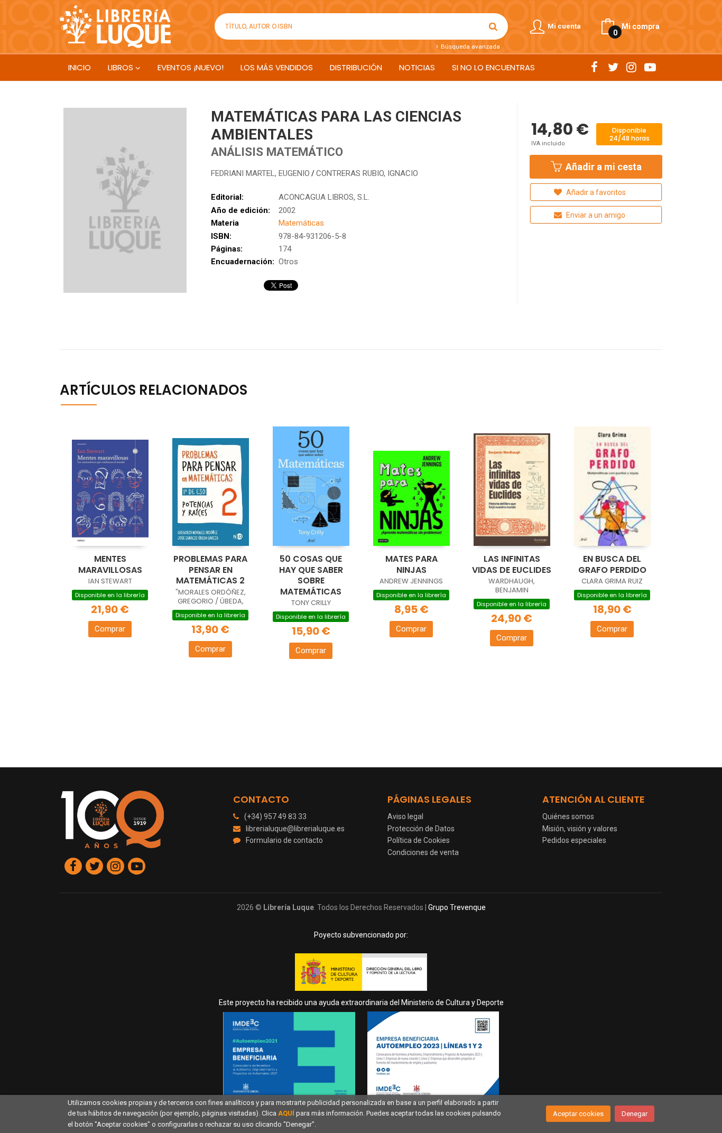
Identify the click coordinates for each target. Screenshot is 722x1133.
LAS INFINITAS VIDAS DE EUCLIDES (511, 564)
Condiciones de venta (423, 852)
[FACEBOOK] (594, 67)
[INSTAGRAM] (631, 67)
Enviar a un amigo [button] (594, 215)
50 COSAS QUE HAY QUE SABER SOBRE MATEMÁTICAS (311, 575)
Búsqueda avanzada (469, 46)
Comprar (110, 629)
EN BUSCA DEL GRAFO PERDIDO (612, 564)
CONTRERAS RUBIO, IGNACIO (367, 173)
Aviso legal (405, 816)
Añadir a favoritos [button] (595, 192)
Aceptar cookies (578, 1114)
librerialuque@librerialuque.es (295, 828)
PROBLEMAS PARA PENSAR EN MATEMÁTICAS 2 (210, 570)
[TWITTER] (613, 67)
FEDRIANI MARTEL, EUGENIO (260, 173)
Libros (121, 67)
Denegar (634, 1114)
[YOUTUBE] (650, 67)
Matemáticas (301, 223)
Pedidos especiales (574, 840)
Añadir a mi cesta (602, 166)
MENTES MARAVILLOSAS (110, 564)
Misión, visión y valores (579, 828)
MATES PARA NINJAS (411, 564)
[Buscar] (493, 26)
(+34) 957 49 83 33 (275, 816)
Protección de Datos (421, 828)
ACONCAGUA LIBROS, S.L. (324, 197)
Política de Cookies (418, 840)
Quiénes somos (568, 816)
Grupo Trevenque (457, 907)
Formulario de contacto (284, 840)
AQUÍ (286, 1113)
